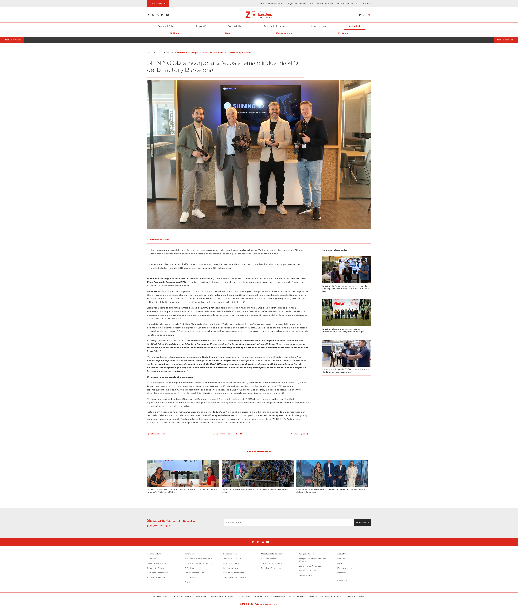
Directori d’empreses (271, 568)
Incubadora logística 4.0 (196, 573)
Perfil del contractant (347, 4)
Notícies (174, 33)
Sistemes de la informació (331, 596)
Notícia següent (505, 39)
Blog (227, 33)
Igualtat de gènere (232, 568)
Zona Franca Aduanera (310, 566)
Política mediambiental (233, 573)
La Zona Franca (268, 559)
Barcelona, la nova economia (198, 559)
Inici (148, 53)
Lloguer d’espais (318, 26)
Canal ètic (313, 596)
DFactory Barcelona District (198, 563)
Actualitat (354, 26)
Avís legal (258, 596)
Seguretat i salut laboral (234, 577)
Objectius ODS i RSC (233, 559)
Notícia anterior (12, 39)
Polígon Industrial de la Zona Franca (312, 560)
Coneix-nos (152, 559)
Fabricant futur (166, 26)
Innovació (201, 26)
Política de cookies (243, 596)
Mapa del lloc (201, 596)
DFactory (189, 568)
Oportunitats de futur (276, 26)
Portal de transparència (321, 4)
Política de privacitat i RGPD (221, 596)
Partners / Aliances (156, 577)
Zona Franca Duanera (271, 563)
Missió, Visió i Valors (156, 563)
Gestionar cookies (160, 596)
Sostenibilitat (235, 26)
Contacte (366, 4)
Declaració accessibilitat (355, 596)
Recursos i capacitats (157, 573)
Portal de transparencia (275, 596)
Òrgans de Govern (156, 568)
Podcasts (343, 33)
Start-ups (189, 582)
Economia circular (231, 563)
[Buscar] (369, 14)
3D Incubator (191, 577)
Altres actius (305, 575)
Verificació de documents (271, 4)
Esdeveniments (284, 33)
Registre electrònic (296, 4)
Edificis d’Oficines (307, 570)
